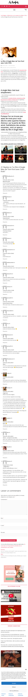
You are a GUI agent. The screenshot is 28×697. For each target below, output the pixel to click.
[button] (26, 669)
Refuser (14, 687)
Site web (3, 532)
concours (8, 67)
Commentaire (4, 499)
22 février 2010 (4, 65)
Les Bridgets (3, 15)
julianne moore (13, 67)
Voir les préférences (14, 690)
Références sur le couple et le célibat (15, 15)
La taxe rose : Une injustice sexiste (14, 638)
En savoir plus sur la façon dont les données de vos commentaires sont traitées (13, 546)
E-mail (2, 525)
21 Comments (12, 65)
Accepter (14, 683)
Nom (2, 518)
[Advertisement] (14, 32)
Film (25, 15)
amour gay (4, 67)
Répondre (5, 193)
